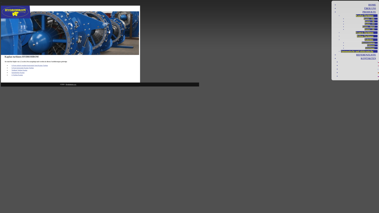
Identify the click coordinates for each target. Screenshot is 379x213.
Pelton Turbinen (365, 36)
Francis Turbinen (364, 32)
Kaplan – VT (370, 24)
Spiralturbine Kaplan (18, 72)
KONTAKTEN (368, 58)
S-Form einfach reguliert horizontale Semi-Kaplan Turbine (30, 65)
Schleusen (371, 45)
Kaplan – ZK (369, 29)
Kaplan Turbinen (364, 15)
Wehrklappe (370, 48)
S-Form (14, 68)
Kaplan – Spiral (368, 27)
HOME (372, 5)
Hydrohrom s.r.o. (71, 84)
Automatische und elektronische (357, 51)
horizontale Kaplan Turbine (25, 68)
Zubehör (369, 39)
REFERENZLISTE (366, 55)
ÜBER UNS (370, 8)
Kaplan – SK (370, 21)
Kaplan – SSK (369, 19)
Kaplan (17, 75)
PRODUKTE (369, 12)
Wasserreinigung (368, 43)
